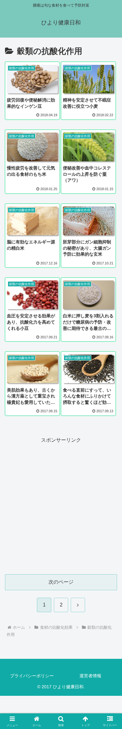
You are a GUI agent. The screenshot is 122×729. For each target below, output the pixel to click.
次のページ (61, 582)
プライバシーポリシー (32, 675)
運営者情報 (90, 675)
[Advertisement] (61, 506)
